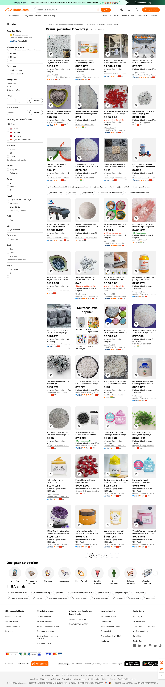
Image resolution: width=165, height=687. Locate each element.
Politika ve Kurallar (44, 643)
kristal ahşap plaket (101, 598)
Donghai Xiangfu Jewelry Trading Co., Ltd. (87, 296)
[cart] (129, 10)
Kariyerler (9, 631)
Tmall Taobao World (70, 675)
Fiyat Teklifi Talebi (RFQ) (78, 624)
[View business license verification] (106, 683)
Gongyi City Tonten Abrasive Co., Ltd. (59, 291)
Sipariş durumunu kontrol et (144, 626)
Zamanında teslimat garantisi (48, 626)
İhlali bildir (105, 641)
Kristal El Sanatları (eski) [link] (108, 24)
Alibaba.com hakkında (14, 611)
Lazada (82, 675)
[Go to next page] (117, 555)
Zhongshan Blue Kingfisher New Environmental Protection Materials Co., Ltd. (59, 77)
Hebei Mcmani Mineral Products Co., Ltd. (116, 243)
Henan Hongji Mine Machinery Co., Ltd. (144, 178)
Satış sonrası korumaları (46, 631)
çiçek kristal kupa (144, 187)
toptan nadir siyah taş (42, 593)
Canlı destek (106, 621)
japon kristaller (124, 187)
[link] (161, 662)
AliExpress (46, 675)
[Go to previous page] (86, 555)
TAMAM (36, 101)
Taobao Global (93, 675)
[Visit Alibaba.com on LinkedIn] (139, 645)
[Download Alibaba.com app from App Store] (132, 663)
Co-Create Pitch (11, 621)
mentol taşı (150, 598)
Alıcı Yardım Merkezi (109, 616)
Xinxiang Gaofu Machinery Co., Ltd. (59, 238)
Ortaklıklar (137, 636)
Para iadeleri (106, 631)
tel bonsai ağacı (56, 193)
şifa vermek (134, 598)
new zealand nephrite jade (139, 193)
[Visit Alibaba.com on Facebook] (134, 645)
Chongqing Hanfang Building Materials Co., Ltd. (116, 178)
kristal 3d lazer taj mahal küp (81, 593)
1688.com (56, 675)
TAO (102, 675)
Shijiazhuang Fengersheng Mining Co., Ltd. (59, 122)
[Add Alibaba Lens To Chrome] (39, 663)
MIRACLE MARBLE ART (84, 125)
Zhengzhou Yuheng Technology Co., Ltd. (116, 74)
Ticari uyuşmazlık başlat (110, 626)
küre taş (39, 598)
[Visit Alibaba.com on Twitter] (144, 645)
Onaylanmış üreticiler (77, 619)
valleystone (140, 593)
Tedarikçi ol (137, 616)
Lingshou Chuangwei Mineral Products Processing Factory (59, 178)
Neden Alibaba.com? (13, 616)
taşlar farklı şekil (122, 593)
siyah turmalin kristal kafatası (111, 193)
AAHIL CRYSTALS (139, 240)
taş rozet (72, 193)
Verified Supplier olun (141, 631)
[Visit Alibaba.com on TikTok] (160, 645)
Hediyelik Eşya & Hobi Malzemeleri (69, 24)
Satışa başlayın (139, 621)
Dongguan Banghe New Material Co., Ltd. (116, 296)
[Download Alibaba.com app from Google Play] (151, 663)
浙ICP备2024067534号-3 (148, 683)
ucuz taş (60, 593)
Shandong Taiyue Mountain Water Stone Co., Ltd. (59, 344)
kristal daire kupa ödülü (58, 187)
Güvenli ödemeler (44, 616)
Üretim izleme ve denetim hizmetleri (47, 637)
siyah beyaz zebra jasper (58, 598)
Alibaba (49, 24)
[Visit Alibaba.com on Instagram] (150, 645)
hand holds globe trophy (19, 598)
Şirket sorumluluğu (12, 626)
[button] (98, 9)
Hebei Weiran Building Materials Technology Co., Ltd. (144, 75)
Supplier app (64, 664)
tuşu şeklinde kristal (82, 187)
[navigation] (25, 290)
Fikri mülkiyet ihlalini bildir (111, 636)
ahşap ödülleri (88, 193)
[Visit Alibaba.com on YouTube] (155, 645)
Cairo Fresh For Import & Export (87, 238)
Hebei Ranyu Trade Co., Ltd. (115, 130)
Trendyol (109, 675)
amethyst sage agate (104, 187)
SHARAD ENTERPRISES (84, 178)
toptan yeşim (104, 593)
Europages (120, 675)
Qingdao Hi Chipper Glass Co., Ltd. (144, 122)
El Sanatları (91, 24)
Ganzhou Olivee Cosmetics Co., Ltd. (87, 77)
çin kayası (119, 598)
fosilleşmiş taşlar (81, 598)
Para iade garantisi (44, 621)
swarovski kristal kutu (19, 593)
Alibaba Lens (18, 664)
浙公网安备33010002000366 (125, 683)
